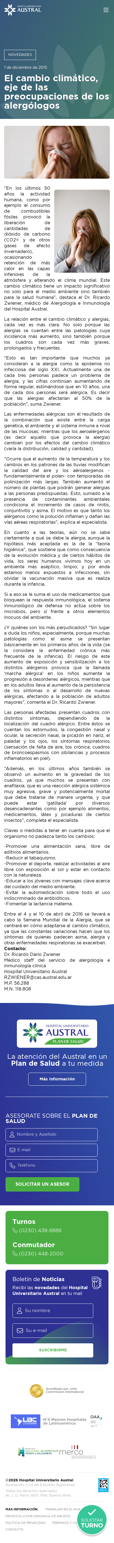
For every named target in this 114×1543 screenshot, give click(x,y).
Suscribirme (53, 1350)
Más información (57, 1079)
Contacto (14, 1529)
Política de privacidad (26, 1522)
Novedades (20, 55)
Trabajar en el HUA (63, 1509)
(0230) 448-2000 (40, 1254)
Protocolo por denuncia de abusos (38, 1516)
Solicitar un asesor (42, 1184)
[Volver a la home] (22, 13)
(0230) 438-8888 (39, 1230)
